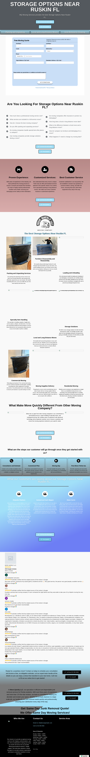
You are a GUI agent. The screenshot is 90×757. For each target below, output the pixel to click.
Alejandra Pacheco (19, 500)
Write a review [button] (9, 570)
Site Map (35, 752)
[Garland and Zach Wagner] (45, 494)
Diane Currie (71, 500)
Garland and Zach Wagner (45, 500)
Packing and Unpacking (15, 32)
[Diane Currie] (71, 494)
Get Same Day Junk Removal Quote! (45, 708)
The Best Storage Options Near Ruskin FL (45, 233)
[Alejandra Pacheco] (19, 494)
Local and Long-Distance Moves (45, 32)
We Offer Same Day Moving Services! (45, 712)
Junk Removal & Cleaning (74, 32)
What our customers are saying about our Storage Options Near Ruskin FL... (45, 480)
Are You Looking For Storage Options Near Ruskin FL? (45, 105)
